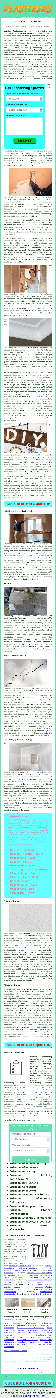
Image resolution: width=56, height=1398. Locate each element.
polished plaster (21, 1270)
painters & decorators (37, 1285)
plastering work (44, 151)
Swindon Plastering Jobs (29, 1319)
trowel (32, 296)
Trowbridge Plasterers (27, 1333)
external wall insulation (39, 1273)
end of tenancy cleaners (40, 1280)
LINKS (28, 17)
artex (22, 350)
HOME (23, 17)
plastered (16, 222)
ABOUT (34, 17)
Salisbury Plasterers (27, 1340)
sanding (35, 306)
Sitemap (5, 1376)
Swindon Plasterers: (13, 31)
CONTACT (40, 17)
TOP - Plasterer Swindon (15, 1351)
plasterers (26, 364)
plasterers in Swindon (26, 232)
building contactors (39, 1268)
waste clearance (13, 1278)
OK (43, 1396)
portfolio (46, 207)
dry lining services (28, 1275)
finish (49, 350)
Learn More (31, 1396)
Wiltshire (36, 1116)
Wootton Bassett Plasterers (30, 1328)
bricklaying (23, 1282)
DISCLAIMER (49, 17)
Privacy (50, 1376)
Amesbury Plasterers (28, 1330)
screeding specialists (20, 1266)
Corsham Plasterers (28, 1342)
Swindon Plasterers (29, 1337)
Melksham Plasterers (26, 1344)
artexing (35, 1294)
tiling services (22, 1287)
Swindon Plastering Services (19, 1120)
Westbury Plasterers (27, 1325)
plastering (46, 214)
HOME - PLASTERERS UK (28, 1369)
